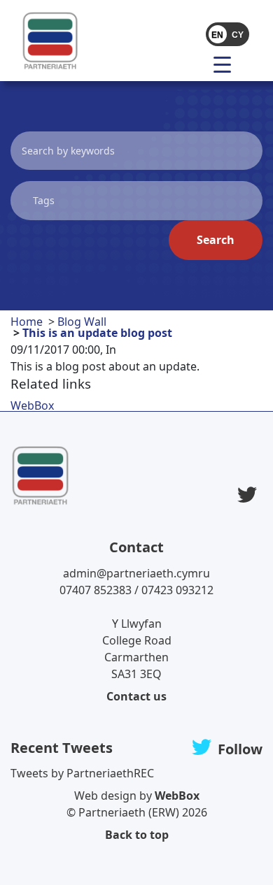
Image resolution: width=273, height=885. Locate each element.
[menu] (227, 63)
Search (215, 239)
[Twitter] (247, 494)
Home (26, 321)
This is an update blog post (97, 332)
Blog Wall (81, 321)
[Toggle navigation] (194, 63)
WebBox (32, 405)
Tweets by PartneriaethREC (82, 773)
